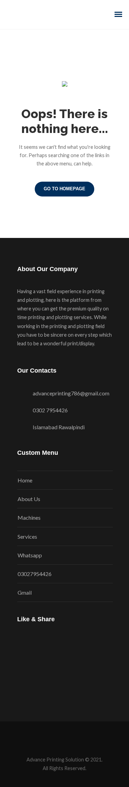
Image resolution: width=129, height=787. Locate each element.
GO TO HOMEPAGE (64, 188)
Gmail (25, 592)
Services (27, 536)
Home (25, 480)
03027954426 (35, 573)
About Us (29, 499)
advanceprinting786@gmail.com (71, 393)
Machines (29, 517)
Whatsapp (30, 555)
